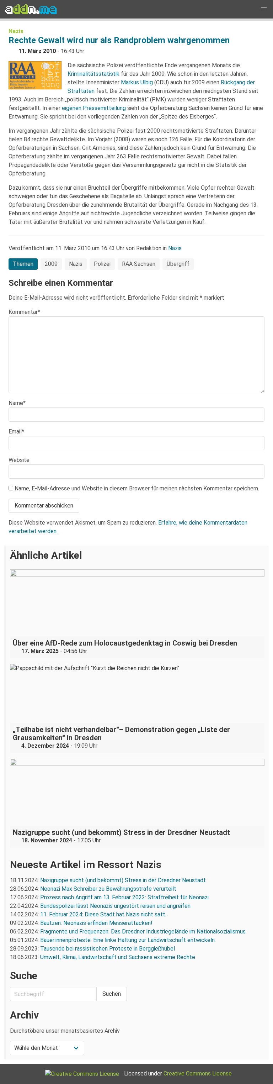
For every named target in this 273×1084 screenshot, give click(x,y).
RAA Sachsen (138, 264)
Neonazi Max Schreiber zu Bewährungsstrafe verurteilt (108, 888)
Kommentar (24, 312)
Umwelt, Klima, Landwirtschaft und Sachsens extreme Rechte (117, 957)
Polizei (102, 264)
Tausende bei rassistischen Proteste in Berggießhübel (107, 948)
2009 (51, 264)
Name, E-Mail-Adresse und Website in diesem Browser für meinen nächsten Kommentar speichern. (137, 488)
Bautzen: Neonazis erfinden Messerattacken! (96, 923)
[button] (264, 9)
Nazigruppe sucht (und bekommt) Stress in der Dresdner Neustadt (123, 880)
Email (16, 431)
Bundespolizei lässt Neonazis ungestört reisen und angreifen (115, 906)
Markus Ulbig (137, 82)
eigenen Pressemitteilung (94, 108)
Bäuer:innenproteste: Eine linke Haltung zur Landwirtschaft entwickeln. (128, 940)
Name (17, 403)
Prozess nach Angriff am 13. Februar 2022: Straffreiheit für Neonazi (124, 897)
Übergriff (178, 264)
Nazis (16, 31)
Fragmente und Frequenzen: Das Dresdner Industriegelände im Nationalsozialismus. (143, 931)
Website (19, 460)
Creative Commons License (198, 1073)
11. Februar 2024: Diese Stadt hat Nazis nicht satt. (104, 914)
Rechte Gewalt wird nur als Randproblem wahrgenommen (119, 40)
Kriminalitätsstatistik (93, 73)
